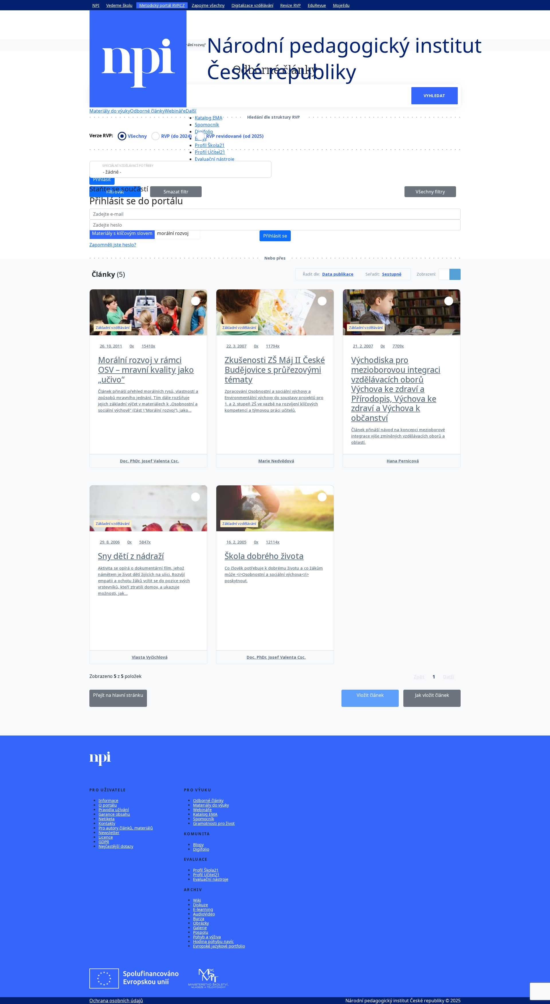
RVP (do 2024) (176, 136)
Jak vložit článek (432, 695)
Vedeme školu (119, 5)
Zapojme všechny (208, 5)
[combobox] (180, 169)
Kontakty (107, 823)
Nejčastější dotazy (116, 846)
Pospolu (200, 932)
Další (191, 111)
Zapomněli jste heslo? (112, 245)
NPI (95, 5)
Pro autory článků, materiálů (126, 828)
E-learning (203, 909)
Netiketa (107, 818)
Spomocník (207, 124)
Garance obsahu (114, 814)
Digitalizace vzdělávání (252, 5)
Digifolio (204, 131)
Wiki (197, 900)
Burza (198, 918)
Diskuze (200, 904)
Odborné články (147, 111)
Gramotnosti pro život (214, 823)
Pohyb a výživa (207, 937)
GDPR (104, 841)
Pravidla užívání (114, 809)
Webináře (175, 111)
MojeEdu (341, 5)
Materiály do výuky (109, 111)
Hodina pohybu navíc (213, 941)
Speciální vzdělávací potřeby (128, 165)
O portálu (108, 805)
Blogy (198, 844)
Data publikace (337, 274)
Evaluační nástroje (214, 159)
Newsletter (109, 832)
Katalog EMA (208, 118)
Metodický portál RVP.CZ (162, 5)
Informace (108, 800)
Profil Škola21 (210, 145)
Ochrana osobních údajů (116, 1000)
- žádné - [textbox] (112, 172)
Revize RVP (290, 5)
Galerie (200, 927)
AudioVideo (204, 914)
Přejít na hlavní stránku (118, 695)
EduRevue (317, 5)
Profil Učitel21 (210, 152)
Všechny (137, 136)
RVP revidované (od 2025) (235, 136)
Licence (106, 837)
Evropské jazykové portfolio (219, 946)
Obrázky (201, 923)
